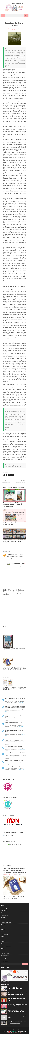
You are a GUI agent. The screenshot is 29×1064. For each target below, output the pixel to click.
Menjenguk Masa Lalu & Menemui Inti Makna (14, 760)
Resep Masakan (5, 920)
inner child (4, 941)
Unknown (9, 554)
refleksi (3, 948)
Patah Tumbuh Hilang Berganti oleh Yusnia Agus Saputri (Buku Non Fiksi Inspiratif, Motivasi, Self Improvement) (14, 870)
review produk (5, 950)
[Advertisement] (13, 609)
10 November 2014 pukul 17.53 (18, 554)
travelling (4, 958)
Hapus (11, 560)
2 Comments (14, 29)
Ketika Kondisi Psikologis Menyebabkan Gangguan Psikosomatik (17, 1005)
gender (3, 939)
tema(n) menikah (5, 955)
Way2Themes (13, 1031)
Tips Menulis (4, 924)
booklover (4, 931)
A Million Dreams (6, 981)
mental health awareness (7, 946)
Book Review (4, 910)
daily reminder (5, 934)
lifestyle (3, 943)
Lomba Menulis (5, 915)
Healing (3, 912)
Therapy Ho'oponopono (7, 922)
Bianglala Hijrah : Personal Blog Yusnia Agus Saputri (14, 1032)
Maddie (2, 981)
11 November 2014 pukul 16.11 (17, 564)
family (3, 936)
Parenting (4, 917)
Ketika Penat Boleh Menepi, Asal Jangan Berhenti (15, 739)
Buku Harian (7, 472)
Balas (8, 560)
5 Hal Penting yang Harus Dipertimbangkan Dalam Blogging (16, 987)
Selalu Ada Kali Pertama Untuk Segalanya (13, 746)
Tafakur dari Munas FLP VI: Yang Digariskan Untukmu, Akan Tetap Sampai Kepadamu (12, 504)
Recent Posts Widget (6, 773)
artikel (3, 927)
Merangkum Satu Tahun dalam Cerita (12, 766)
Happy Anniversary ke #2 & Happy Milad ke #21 (17, 1016)
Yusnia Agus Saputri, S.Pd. (10, 28)
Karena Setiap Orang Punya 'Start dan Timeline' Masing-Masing (17, 1022)
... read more (20, 702)
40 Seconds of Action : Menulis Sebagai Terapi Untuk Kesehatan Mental (17, 993)
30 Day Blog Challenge (6, 908)
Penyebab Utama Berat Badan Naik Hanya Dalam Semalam (16, 999)
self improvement (5, 953)
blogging (3, 929)
